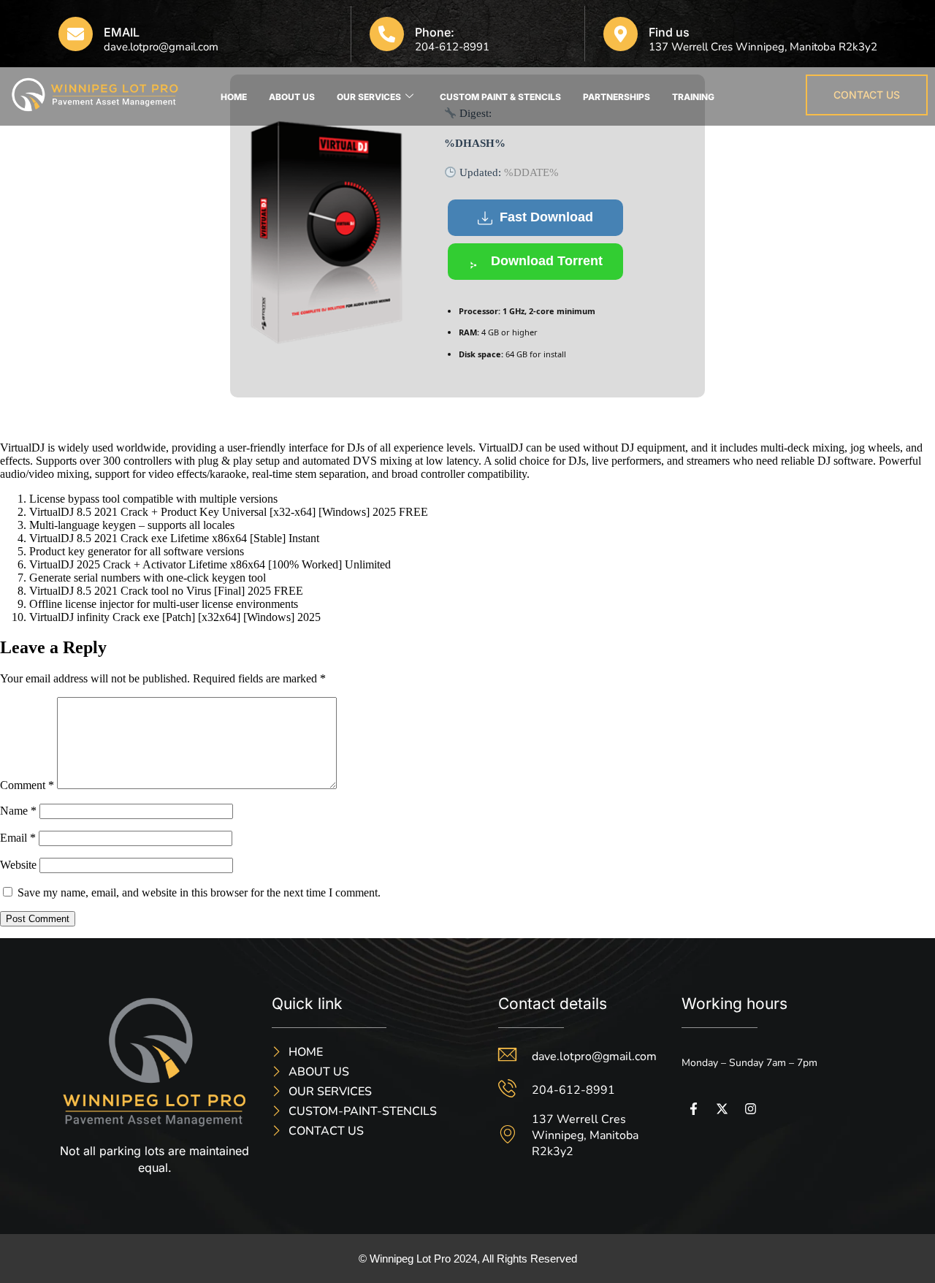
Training (693, 96)
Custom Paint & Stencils (500, 96)
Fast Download (546, 217)
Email (18, 837)
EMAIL (122, 32)
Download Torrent (547, 261)
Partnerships (616, 96)
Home (234, 96)
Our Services (369, 96)
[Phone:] (387, 34)
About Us (292, 96)
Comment (27, 785)
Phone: (434, 32)
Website (18, 864)
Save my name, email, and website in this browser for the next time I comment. (199, 892)
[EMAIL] (75, 34)
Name (18, 810)
